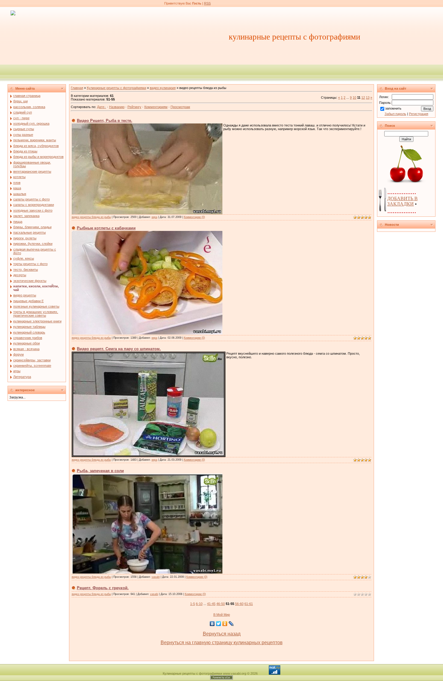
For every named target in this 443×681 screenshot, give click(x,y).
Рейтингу (134, 107)
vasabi (156, 576)
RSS (207, 3)
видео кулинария (163, 88)
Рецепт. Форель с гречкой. (103, 588)
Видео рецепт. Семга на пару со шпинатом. (119, 349)
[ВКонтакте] (212, 624)
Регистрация (418, 114)
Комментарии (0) (194, 217)
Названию (116, 107)
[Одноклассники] (225, 624)
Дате (100, 107)
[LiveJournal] (231, 624)
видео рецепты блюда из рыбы (91, 217)
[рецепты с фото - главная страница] (13, 12)
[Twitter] (218, 624)
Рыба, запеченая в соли (100, 470)
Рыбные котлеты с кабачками (106, 228)
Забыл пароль (395, 114)
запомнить (393, 108)
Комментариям (156, 107)
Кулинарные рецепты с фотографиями (116, 88)
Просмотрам (180, 107)
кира (154, 217)
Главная (77, 88)
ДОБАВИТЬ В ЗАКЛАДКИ (402, 201)
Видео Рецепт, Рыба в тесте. (104, 120)
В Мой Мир (221, 614)
